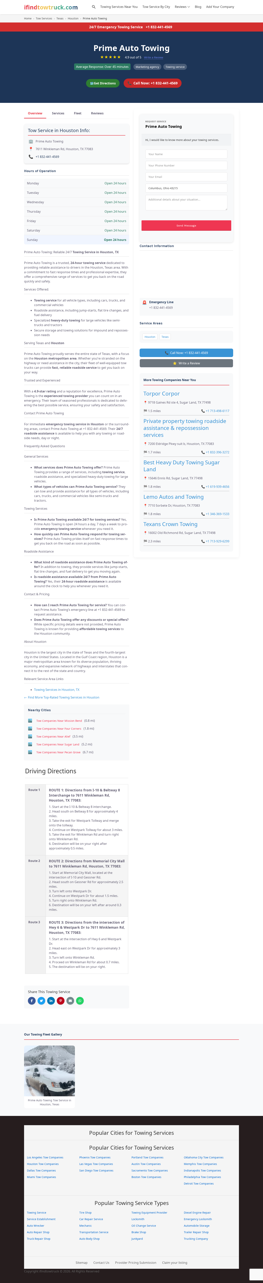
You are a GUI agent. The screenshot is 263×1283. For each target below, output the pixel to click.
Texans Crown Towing (170, 524)
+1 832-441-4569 (159, 27)
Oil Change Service (144, 1225)
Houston (73, 18)
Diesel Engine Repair (197, 1212)
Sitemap (82, 1263)
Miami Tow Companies (41, 1177)
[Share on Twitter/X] (41, 1001)
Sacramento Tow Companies (150, 1170)
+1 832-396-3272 (215, 452)
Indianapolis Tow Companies (202, 1170)
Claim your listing (174, 1263)
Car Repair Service (91, 1219)
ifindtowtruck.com (51, 7)
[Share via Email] (70, 1001)
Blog (198, 7)
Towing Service (36, 1212)
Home (28, 18)
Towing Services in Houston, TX (56, 690)
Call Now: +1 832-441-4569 (152, 83)
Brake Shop (139, 1232)
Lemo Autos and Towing (173, 496)
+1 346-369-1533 (215, 514)
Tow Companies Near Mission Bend (59, 721)
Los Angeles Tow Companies (45, 1157)
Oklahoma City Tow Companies (204, 1157)
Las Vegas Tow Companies (96, 1164)
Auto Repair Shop (38, 1232)
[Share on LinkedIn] (51, 1001)
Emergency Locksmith (198, 1219)
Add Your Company (220, 7)
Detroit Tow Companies (199, 1183)
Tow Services (44, 18)
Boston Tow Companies (146, 1177)
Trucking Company (196, 1239)
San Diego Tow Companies (96, 1170)
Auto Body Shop (89, 1239)
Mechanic (85, 1225)
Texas (60, 18)
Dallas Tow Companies (41, 1170)
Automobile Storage (196, 1225)
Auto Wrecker (35, 1225)
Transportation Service (93, 1232)
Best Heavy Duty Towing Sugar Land (181, 466)
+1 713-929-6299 (215, 541)
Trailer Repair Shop (196, 1232)
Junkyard (137, 1239)
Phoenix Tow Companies (95, 1157)
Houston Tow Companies (43, 1164)
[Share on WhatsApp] (80, 1001)
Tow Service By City (156, 7)
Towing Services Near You (119, 7)
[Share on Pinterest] (60, 1001)
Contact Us (101, 1263)
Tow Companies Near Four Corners (58, 728)
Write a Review (153, 57)
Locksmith (138, 1219)
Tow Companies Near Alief (53, 736)
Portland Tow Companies (147, 1157)
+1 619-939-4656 (215, 487)
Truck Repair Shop (38, 1239)
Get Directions (103, 83)
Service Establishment (41, 1219)
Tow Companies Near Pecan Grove (58, 752)
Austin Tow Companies (146, 1164)
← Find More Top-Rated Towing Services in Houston (61, 697)
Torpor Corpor (161, 393)
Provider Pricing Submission (135, 1263)
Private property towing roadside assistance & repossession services (184, 428)
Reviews (181, 7)
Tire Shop (85, 1212)
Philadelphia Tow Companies (202, 1177)
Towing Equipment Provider (149, 1212)
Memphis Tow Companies (200, 1164)
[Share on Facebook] (32, 1001)
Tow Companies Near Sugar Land (57, 744)
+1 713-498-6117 (215, 411)
